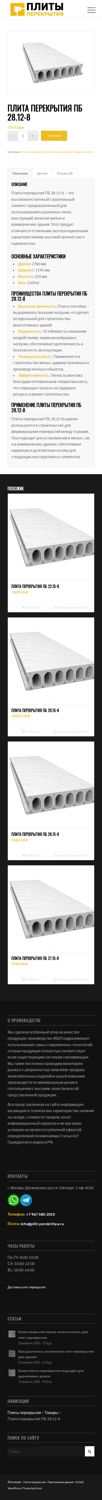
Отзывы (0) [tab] (65, 173)
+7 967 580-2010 (40, 1214)
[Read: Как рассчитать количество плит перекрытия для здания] (12, 1353)
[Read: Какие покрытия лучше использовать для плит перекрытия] (12, 1334)
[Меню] (88, 10)
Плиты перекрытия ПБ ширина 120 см (70, 151)
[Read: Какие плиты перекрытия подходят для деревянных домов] (12, 1373)
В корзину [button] (31, 607)
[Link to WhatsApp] (83, 1494)
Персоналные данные (61, 1482)
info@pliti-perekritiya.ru (42, 1223)
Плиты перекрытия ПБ (34, 151)
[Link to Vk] (90, 1494)
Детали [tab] (42, 173)
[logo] (42, 9)
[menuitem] (88, 10)
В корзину (54, 135)
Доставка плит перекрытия (27, 1287)
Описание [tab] (20, 173)
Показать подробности (71, 607)
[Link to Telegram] (76, 1494)
